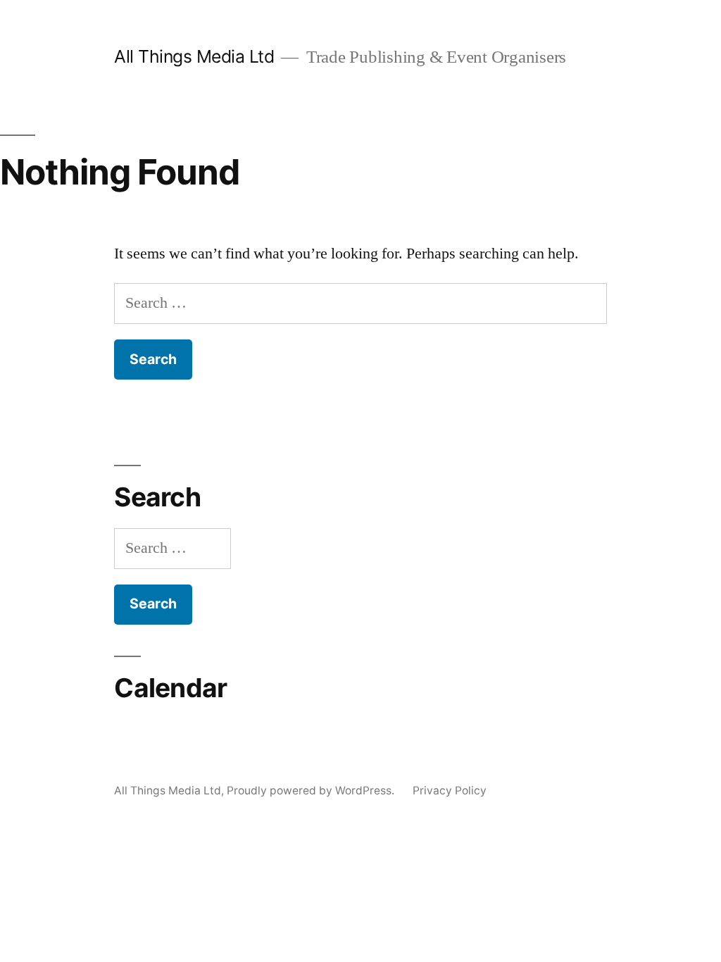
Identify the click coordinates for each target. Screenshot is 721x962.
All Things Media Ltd (194, 56)
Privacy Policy (450, 790)
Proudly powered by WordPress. (312, 790)
